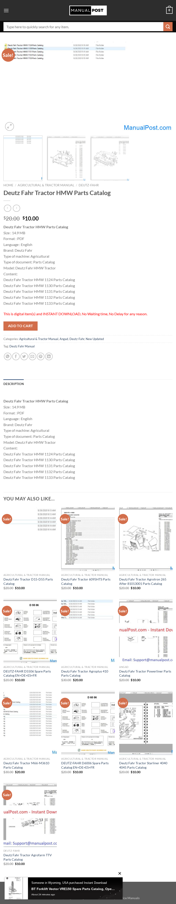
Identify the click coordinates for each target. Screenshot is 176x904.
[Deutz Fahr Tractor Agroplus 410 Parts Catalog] (88, 631)
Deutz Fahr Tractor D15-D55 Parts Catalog (28, 581)
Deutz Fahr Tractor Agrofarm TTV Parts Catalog (27, 857)
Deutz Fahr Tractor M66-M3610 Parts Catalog (26, 765)
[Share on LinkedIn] (49, 356)
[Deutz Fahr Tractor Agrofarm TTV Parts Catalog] (30, 815)
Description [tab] (13, 384)
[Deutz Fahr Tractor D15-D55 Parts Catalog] (30, 539)
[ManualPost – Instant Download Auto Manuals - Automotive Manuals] (88, 10)
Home (8, 185)
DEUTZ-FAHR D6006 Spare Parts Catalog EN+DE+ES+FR (85, 765)
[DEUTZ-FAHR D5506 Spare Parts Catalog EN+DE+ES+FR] (30, 631)
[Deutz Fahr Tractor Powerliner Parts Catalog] (146, 631)
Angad (64, 339)
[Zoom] (9, 126)
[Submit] (168, 26)
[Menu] (6, 10)
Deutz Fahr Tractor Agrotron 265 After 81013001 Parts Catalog (142, 581)
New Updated (95, 339)
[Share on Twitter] (24, 356)
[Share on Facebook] (16, 356)
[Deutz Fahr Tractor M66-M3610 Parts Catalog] (30, 723)
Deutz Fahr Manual (22, 346)
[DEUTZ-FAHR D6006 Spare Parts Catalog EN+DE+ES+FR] (88, 723)
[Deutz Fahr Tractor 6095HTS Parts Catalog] (88, 539)
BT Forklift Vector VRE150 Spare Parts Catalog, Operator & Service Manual (73, 889)
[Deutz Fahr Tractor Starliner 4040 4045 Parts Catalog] (146, 723)
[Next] (163, 87)
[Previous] (12, 87)
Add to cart (20, 326)
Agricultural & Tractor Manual (46, 185)
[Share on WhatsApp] (7, 356)
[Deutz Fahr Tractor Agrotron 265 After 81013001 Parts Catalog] (146, 539)
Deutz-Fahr (89, 185)
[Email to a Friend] (32, 356)
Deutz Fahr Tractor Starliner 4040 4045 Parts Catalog (143, 765)
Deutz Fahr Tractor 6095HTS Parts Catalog (85, 581)
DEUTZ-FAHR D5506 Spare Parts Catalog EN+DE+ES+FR (27, 673)
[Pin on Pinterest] (40, 356)
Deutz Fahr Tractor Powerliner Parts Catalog (145, 673)
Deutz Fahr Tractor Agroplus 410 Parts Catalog (84, 673)
